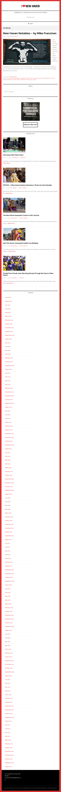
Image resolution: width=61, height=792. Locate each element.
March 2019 (8, 467)
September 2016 (9, 581)
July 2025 (7, 305)
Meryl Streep (20, 79)
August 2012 (8, 766)
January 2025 (8, 324)
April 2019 (7, 464)
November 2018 (9, 482)
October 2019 (8, 441)
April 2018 (7, 509)
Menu (31, 23)
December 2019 (9, 433)
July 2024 (7, 343)
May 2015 (7, 641)
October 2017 (8, 532)
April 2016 (7, 600)
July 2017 (7, 543)
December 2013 (9, 706)
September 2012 (9, 762)
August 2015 (8, 630)
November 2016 (9, 573)
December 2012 (9, 751)
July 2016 (7, 588)
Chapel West (37, 78)
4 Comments (21, 277)
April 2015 (7, 645)
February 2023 (9, 388)
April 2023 (7, 384)
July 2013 (7, 725)
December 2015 (9, 615)
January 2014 (8, 702)
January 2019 (8, 475)
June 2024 (8, 346)
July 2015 (7, 634)
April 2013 (7, 736)
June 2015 (7, 638)
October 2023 (9, 361)
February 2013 (9, 744)
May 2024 (7, 350)
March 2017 (8, 558)
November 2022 (9, 392)
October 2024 (9, 331)
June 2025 (7, 308)
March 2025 (8, 316)
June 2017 (7, 547)
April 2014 (7, 691)
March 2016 (8, 604)
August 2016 (8, 585)
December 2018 (9, 479)
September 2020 (9, 403)
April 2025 (7, 312)
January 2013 (8, 747)
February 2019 (9, 471)
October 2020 (9, 399)
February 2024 (9, 358)
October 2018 (8, 486)
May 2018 (7, 505)
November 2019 (9, 437)
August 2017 (8, 539)
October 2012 (8, 759)
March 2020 (8, 422)
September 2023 (9, 365)
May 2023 (7, 380)
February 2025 (9, 320)
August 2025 (8, 301)
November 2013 (9, 709)
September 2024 (9, 335)
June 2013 (7, 728)
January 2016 (8, 611)
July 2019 (7, 452)
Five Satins (52, 78)
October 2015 (8, 622)
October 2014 (8, 668)
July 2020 (7, 411)
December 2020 (9, 395)
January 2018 (8, 520)
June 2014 (7, 683)
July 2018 (7, 498)
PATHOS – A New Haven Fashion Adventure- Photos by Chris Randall (27, 185)
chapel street (30, 78)
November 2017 (9, 528)
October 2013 (8, 713)
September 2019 (9, 445)
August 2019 (8, 448)
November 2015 (9, 619)
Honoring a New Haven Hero (13, 155)
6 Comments (23, 157)
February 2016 (9, 607)
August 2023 (8, 369)
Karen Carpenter (7, 79)
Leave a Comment (22, 187)
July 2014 (7, 679)
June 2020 (8, 414)
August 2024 (8, 339)
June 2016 (7, 592)
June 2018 (7, 501)
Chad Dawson (23, 78)
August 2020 (8, 407)
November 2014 (9, 664)
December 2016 (9, 570)
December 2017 (9, 524)
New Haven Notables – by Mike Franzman (29, 33)
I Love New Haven (30, 6)
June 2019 (7, 456)
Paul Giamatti (33, 79)
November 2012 (9, 755)
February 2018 (9, 517)
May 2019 (7, 460)
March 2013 (8, 740)
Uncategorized (13, 76)
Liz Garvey (14, 79)
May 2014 (7, 687)
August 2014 (8, 675)
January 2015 (8, 657)
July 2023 (7, 373)
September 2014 (9, 672)
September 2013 (9, 717)
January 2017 (8, 566)
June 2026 (8, 297)
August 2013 (8, 721)
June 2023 (7, 377)
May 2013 (7, 732)
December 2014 (9, 660)
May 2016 (7, 596)
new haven (26, 79)
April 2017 (7, 554)
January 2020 (8, 430)
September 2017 (9, 535)
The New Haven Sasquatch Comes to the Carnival (21, 215)
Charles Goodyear (44, 78)
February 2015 (9, 653)
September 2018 (9, 490)
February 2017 (9, 562)
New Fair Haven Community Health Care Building (20, 243)
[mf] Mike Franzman (14, 78)
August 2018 (8, 494)
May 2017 (7, 551)
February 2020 (9, 426)
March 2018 (8, 513)
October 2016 (8, 577)
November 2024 (9, 327)
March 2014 (8, 694)
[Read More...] (6, 163)
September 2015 (9, 626)
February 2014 (9, 698)
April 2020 (7, 418)
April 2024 (7, 354)
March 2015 (8, 649)
